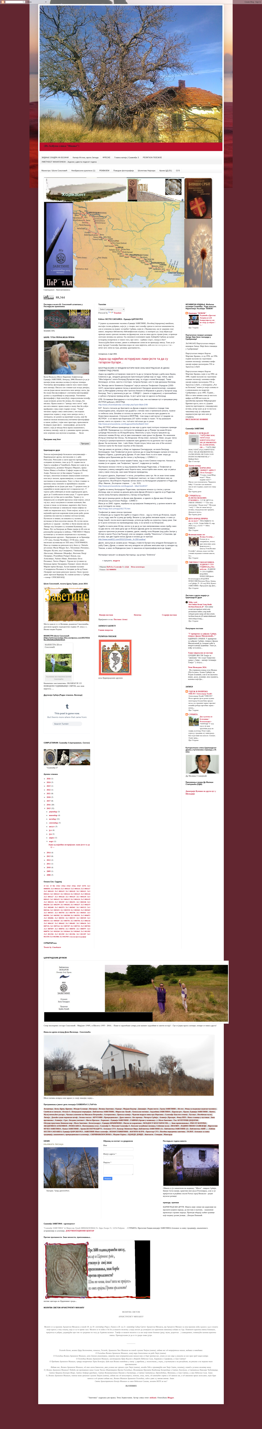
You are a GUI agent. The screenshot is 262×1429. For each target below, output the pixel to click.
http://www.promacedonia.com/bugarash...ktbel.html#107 (123, 486)
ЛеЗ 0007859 (48, 928)
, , (63, 1109)
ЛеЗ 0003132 (81, 907)
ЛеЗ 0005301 (59, 918)
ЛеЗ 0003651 (48, 912)
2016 (49, 804)
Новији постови (106, 614)
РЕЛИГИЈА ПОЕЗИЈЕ (152, 157)
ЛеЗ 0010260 (55, 931)
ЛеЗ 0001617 (85, 888)
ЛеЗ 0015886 (54, 936)
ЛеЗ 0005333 (70, 918)
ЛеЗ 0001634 (75, 899)
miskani (153, 1397)
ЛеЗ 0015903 (64, 936)
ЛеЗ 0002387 (59, 902)
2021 (49, 793)
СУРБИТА (193, 714)
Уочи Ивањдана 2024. (197, 667)
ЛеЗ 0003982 (55, 915)
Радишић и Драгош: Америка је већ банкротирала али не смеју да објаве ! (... (208, 320)
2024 (49, 782)
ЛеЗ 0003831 (81, 912)
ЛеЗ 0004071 (85, 915)
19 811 (46, 886)
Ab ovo (180, 1109)
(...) (143, 1120)
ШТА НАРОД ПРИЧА (198, 518)
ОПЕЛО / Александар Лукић (200, 693)
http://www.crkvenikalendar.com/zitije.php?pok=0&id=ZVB (123, 405)
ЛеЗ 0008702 (59, 928)
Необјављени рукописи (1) (83, 170)
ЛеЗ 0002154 (48, 902)
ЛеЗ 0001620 (70, 891)
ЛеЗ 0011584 (48, 934)
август (52, 826)
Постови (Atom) (121, 619)
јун (50, 834)
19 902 (52, 886)
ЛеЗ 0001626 (85, 894)
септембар (53, 822)
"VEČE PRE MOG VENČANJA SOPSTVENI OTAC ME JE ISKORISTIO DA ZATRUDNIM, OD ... (208, 441)
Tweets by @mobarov (52, 947)
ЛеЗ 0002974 (59, 907)
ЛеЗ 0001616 (75, 888)
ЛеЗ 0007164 (55, 926)
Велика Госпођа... (207, 536)
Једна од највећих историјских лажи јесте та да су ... (69, 845)
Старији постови (169, 614)
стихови (72, 936)
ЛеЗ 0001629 (70, 896)
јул (50, 830)
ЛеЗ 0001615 (65, 888)
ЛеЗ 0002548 (81, 902)
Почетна (137, 614)
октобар (52, 819)
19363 (58, 886)
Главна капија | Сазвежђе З (126, 157)
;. (58, 1123)
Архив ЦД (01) (165, 170)
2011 (49, 863)
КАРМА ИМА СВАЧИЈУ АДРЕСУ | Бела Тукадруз (208, 470)
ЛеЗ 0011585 (59, 934)
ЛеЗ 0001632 (55, 899)
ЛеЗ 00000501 (111, 569)
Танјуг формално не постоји (200, 652)
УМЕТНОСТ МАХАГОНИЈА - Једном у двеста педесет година (69, 162)
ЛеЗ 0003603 (85, 910)
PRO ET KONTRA (198, 1123)
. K (185, 1120)
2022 (49, 789)
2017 (49, 800)
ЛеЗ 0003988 (65, 915)
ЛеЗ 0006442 (59, 923)
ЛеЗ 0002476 (70, 902)
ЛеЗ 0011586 (70, 934)
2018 (49, 797)
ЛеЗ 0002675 (85, 904)
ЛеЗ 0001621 (81, 891)
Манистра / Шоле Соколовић (54, 170)
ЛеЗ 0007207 (65, 926)
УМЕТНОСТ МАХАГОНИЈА (201, 562)
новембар (53, 815)
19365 (68, 886)
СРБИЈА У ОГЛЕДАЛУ (198, 433)
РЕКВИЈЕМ (104, 170)
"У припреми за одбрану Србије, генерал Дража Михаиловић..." (202, 634)
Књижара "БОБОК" (197, 313)
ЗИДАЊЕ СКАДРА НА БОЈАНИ (55, 157)
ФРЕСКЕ (106, 157)
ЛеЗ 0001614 (55, 888)
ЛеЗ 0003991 (75, 915)
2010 (49, 867)
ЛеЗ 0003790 (70, 912)
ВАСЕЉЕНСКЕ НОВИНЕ (197, 419)
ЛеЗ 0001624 (65, 894)
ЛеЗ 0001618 (48, 891)
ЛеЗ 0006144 (85, 920)
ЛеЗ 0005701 (65, 920)
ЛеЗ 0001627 (48, 896)
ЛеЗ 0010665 (75, 931)
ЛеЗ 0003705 (59, 912)
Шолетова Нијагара (146, 170)
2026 (49, 778)
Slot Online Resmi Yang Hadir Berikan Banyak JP (200, 605)
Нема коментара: (138, 567)
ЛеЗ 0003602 (75, 910)
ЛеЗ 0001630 (81, 896)
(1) (151, 1129)
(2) (176, 1129)
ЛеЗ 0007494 (85, 926)
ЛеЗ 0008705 (70, 928)
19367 (79, 886)
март (51, 841)
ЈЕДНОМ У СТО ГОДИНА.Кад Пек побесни (207, 567)
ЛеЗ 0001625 (75, 894)
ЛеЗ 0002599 (55, 904)
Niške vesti (192, 602)
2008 (49, 874)
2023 (49, 785)
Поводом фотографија (123, 170)
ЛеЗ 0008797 (81, 928)
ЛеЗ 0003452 (55, 910)
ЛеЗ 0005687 (55, 920)
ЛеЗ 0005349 (81, 918)
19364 (63, 886)
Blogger (171, 1397)
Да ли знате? (193, 520)
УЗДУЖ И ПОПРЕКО (198, 691)
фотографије (81, 936)
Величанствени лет (196, 534)
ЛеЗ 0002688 (48, 907)
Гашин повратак (105, 630)
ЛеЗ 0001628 (59, 896)
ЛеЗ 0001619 (59, 891)
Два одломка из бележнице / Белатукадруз (206, 719)
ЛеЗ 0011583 (85, 931)
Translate (117, 312)
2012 (49, 860)
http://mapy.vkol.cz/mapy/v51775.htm (114, 509)
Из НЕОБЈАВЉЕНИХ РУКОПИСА (197, 499)
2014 (49, 852)
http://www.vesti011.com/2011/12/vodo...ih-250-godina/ (122, 539)
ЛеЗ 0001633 (65, 899)
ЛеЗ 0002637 (75, 904)
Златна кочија (194, 465)
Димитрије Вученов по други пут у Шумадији (201, 792)
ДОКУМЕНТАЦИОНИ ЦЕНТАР (80, 1231)
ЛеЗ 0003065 (70, 907)
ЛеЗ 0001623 (55, 894)
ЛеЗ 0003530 (65, 910)
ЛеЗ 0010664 (65, 931)
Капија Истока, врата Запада (86, 157)
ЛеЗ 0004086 (48, 918)
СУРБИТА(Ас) (194, 495)
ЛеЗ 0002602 (65, 904)
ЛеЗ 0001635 (85, 899)
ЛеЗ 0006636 (81, 923)
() (176, 1115)
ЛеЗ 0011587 (81, 934)
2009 (49, 871)
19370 (84, 886)
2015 (49, 808)
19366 (74, 886)
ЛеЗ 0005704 (75, 920)
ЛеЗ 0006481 (70, 923)
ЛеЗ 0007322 (75, 926)
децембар (53, 811)
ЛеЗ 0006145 (48, 923)
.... (156, 1123)
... (198, 1129)
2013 (49, 856)
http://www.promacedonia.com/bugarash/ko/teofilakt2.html (123, 424)
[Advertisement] (137, 593)
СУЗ (178, 170)
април (52, 837)
